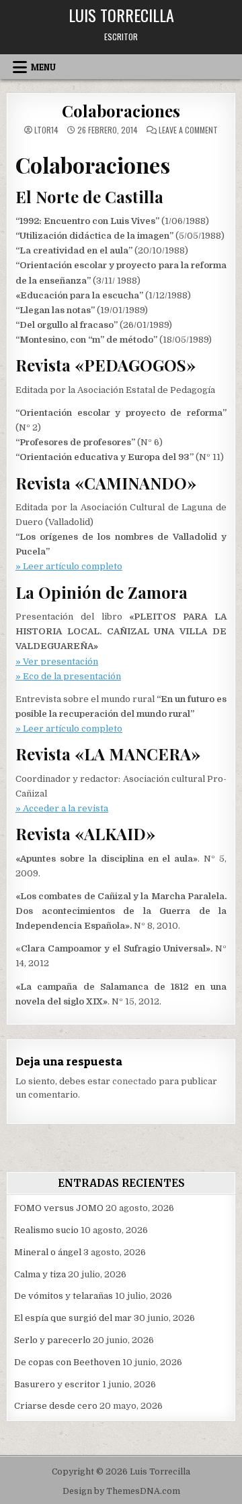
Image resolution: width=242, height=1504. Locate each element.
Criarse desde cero (55, 1406)
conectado (134, 1081)
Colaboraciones (120, 110)
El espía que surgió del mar (73, 1318)
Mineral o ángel (47, 1252)
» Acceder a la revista (61, 808)
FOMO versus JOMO (59, 1208)
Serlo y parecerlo (52, 1340)
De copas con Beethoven (67, 1362)
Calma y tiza (40, 1274)
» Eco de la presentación (68, 676)
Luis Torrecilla (121, 15)
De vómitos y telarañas (63, 1296)
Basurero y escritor (57, 1384)
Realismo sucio (46, 1230)
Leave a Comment (188, 130)
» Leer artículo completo (68, 566)
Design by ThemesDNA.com (121, 1491)
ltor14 (46, 130)
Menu (43, 67)
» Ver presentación (56, 661)
